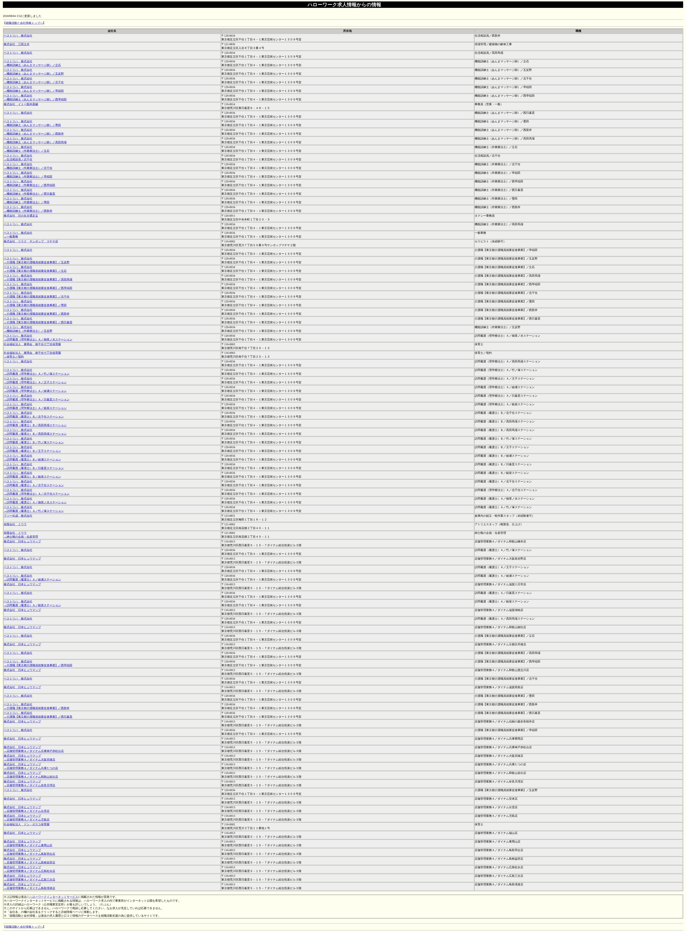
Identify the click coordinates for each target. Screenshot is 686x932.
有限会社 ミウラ (15, 524)
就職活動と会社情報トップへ (24, 22)
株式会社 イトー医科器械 (21, 104)
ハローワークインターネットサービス (53, 896)
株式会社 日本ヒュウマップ (22, 541)
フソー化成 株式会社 (18, 515)
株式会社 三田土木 (16, 44)
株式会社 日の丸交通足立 (21, 215)
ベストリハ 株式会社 (18, 35)
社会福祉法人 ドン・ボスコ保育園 (26, 824)
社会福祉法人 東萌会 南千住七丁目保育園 (32, 344)
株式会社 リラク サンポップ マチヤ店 (31, 241)
